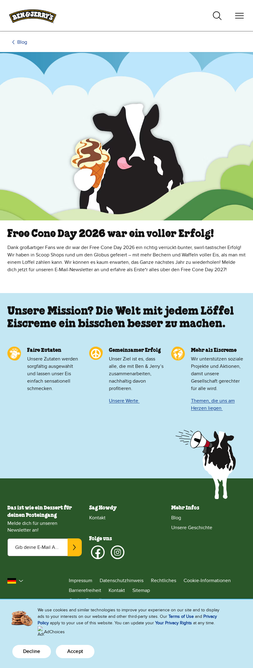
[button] (15, 581)
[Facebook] (97, 552)
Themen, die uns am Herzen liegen (213, 404)
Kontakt (97, 518)
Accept (75, 651)
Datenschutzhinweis (121, 580)
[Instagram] (117, 552)
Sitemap (141, 590)
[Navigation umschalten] (239, 15)
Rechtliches (163, 580)
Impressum (80, 580)
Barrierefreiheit (85, 590)
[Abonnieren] (75, 547)
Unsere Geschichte (191, 528)
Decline (31, 651)
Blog (22, 42)
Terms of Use (181, 616)
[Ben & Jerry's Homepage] (32, 15)
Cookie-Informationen (207, 580)
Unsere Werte (124, 401)
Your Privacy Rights (173, 623)
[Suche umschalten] (217, 15)
